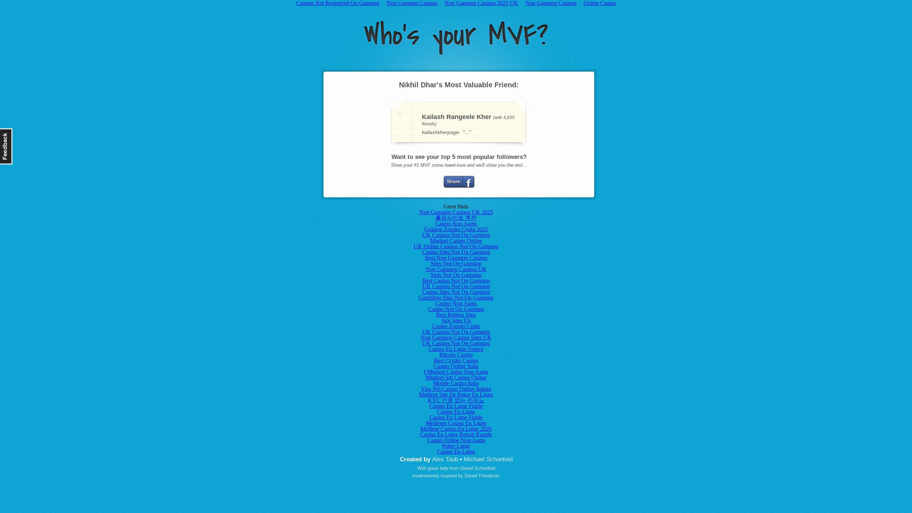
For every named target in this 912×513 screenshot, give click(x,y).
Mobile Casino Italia (456, 383)
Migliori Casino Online (456, 241)
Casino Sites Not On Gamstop (456, 252)
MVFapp (456, 38)
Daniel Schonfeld (477, 468)
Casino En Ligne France (456, 349)
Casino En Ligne (456, 412)
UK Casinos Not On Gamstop (456, 235)
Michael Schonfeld (488, 459)
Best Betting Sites (456, 315)
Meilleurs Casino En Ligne (456, 423)
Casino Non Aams (456, 224)
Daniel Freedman (482, 475)
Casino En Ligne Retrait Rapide (456, 434)
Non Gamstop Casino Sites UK (456, 338)
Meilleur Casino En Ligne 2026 (456, 429)
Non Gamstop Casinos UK (456, 269)
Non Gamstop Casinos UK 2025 (456, 212)
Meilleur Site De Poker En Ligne (456, 395)
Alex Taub (445, 459)
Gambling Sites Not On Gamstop (456, 298)
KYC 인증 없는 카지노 (456, 400)
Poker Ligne (456, 446)
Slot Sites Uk (456, 320)
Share (459, 182)
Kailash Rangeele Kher (456, 116)
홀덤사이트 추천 (456, 218)
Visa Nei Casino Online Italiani (456, 389)
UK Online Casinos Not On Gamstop (456, 246)
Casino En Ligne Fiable (456, 406)
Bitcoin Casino (456, 355)
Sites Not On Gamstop (456, 263)
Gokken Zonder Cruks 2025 (456, 229)
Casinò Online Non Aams (456, 440)
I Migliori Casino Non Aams (456, 372)
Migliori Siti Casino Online (456, 377)
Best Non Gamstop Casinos (456, 258)
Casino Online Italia (456, 366)
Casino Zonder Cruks (456, 326)
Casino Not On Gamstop (456, 309)
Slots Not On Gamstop (456, 275)
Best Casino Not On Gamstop (456, 281)
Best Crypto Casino (456, 360)
